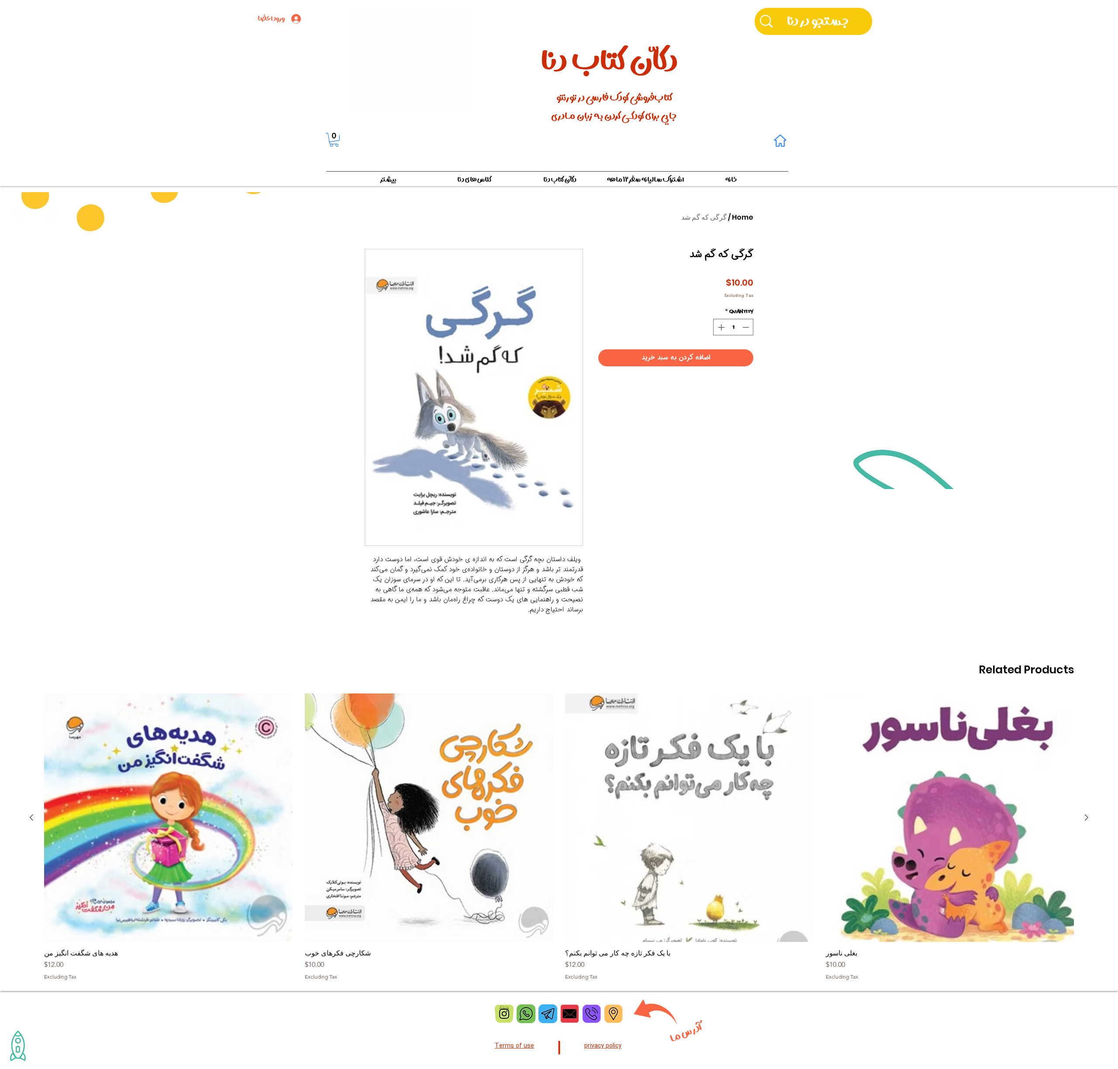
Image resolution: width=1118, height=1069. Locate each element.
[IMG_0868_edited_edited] (526, 1013)
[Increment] (720, 327)
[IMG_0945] (613, 1013)
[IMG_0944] (591, 1013)
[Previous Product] (1086, 817)
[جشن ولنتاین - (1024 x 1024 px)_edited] (569, 1013)
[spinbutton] (733, 327)
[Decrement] (746, 327)
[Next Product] (31, 817)
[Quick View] (950, 817)
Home (742, 217)
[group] (559, 836)
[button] (334, 140)
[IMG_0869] (547, 1013)
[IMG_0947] (504, 1013)
